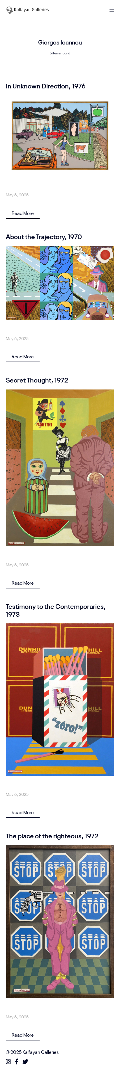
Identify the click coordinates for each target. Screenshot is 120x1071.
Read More (23, 213)
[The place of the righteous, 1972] (60, 921)
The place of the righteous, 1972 (52, 835)
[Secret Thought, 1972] (60, 467)
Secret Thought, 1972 (37, 379)
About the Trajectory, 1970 (44, 236)
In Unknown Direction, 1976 (46, 85)
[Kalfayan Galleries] (27, 10)
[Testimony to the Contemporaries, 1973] (60, 699)
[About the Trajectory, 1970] (60, 283)
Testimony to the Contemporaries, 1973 (56, 610)
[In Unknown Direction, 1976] (60, 135)
